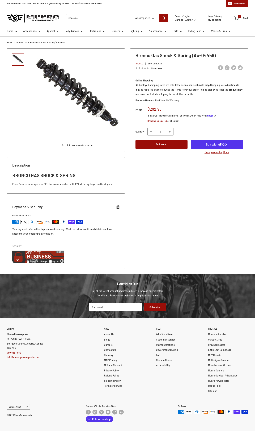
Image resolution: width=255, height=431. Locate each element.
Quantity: (140, 131)
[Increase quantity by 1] (169, 131)
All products (21, 42)
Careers (108, 344)
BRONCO (139, 63)
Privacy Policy (111, 370)
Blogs (107, 339)
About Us (109, 334)
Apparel (50, 31)
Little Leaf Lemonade (219, 349)
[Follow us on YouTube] (108, 412)
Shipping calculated (157, 120)
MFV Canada (214, 355)
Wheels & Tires (219, 31)
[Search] (163, 18)
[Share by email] (240, 67)
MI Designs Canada (218, 360)
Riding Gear (194, 31)
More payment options (217, 152)
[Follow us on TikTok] (114, 412)
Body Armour (72, 31)
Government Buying (167, 349)
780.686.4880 (14, 352)
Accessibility (163, 365)
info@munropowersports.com (23, 357)
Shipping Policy (112, 380)
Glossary (108, 355)
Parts (175, 31)
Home (10, 31)
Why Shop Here (164, 334)
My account (214, 19)
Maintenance (156, 31)
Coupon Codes (164, 360)
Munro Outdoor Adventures (222, 375)
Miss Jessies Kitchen (219, 365)
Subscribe (155, 307)
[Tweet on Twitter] (233, 67)
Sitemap (212, 390)
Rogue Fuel (214, 385)
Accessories (30, 31)
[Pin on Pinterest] (227, 67)
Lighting (134, 31)
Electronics (95, 31)
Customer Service (166, 339)
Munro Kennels (216, 370)
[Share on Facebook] (220, 67)
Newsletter (239, 3)
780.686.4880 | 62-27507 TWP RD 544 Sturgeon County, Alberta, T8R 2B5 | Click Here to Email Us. (54, 3)
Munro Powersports (218, 380)
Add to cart (161, 144)
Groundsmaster (216, 344)
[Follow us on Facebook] (88, 412)
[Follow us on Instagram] (94, 412)
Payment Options (165, 344)
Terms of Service (113, 385)
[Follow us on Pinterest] (101, 412)
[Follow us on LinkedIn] (121, 412)
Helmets (115, 31)
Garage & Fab (215, 339)
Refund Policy (111, 375)
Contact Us (110, 349)
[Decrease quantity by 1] (151, 131)
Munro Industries (217, 334)
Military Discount (113, 365)
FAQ (158, 355)
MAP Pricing (110, 360)
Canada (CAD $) (15, 406)
